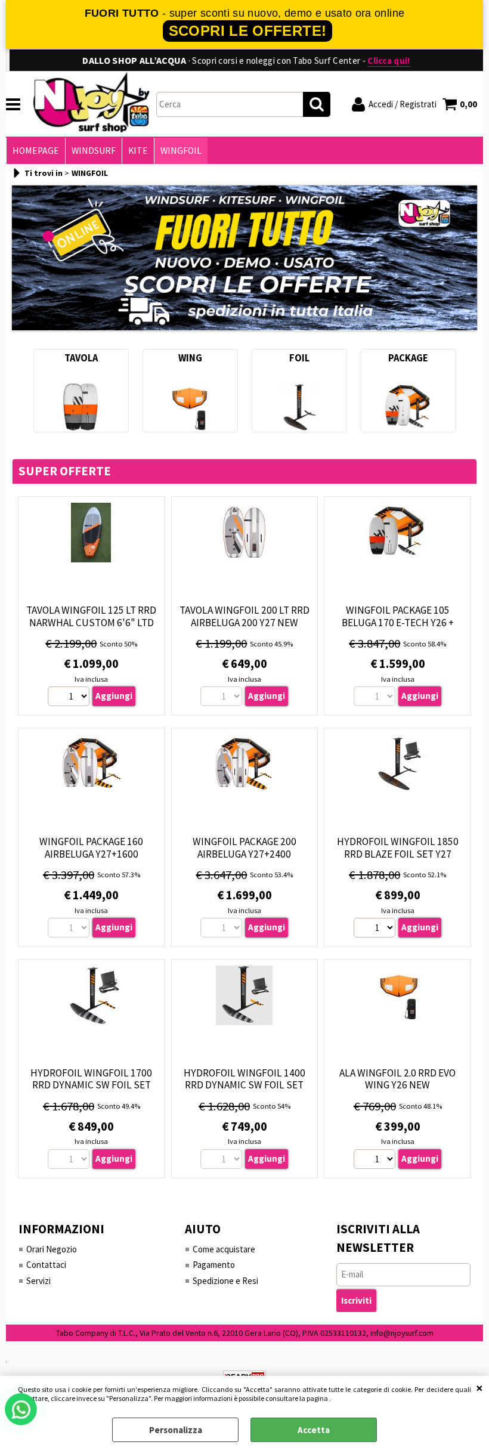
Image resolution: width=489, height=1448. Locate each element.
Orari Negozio (51, 1249)
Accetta (314, 1429)
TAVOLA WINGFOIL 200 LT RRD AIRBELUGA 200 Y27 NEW (244, 616)
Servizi (38, 1280)
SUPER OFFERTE (64, 471)
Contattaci (46, 1264)
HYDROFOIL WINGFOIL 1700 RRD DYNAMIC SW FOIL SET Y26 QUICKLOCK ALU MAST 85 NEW (91, 1091)
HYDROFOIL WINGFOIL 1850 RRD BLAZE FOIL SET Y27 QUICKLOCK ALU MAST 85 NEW (398, 853)
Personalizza (175, 1429)
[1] (70, 697)
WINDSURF (94, 150)
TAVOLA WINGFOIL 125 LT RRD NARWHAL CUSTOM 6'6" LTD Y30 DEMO (91, 622)
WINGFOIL (181, 150)
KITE (138, 150)
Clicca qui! (388, 60)
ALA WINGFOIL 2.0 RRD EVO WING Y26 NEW (397, 1079)
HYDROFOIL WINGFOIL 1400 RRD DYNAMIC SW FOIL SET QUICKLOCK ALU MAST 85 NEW (244, 1085)
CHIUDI (479, 1388)
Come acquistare (224, 1249)
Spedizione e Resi (225, 1280)
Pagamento (214, 1264)
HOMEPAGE (36, 150)
